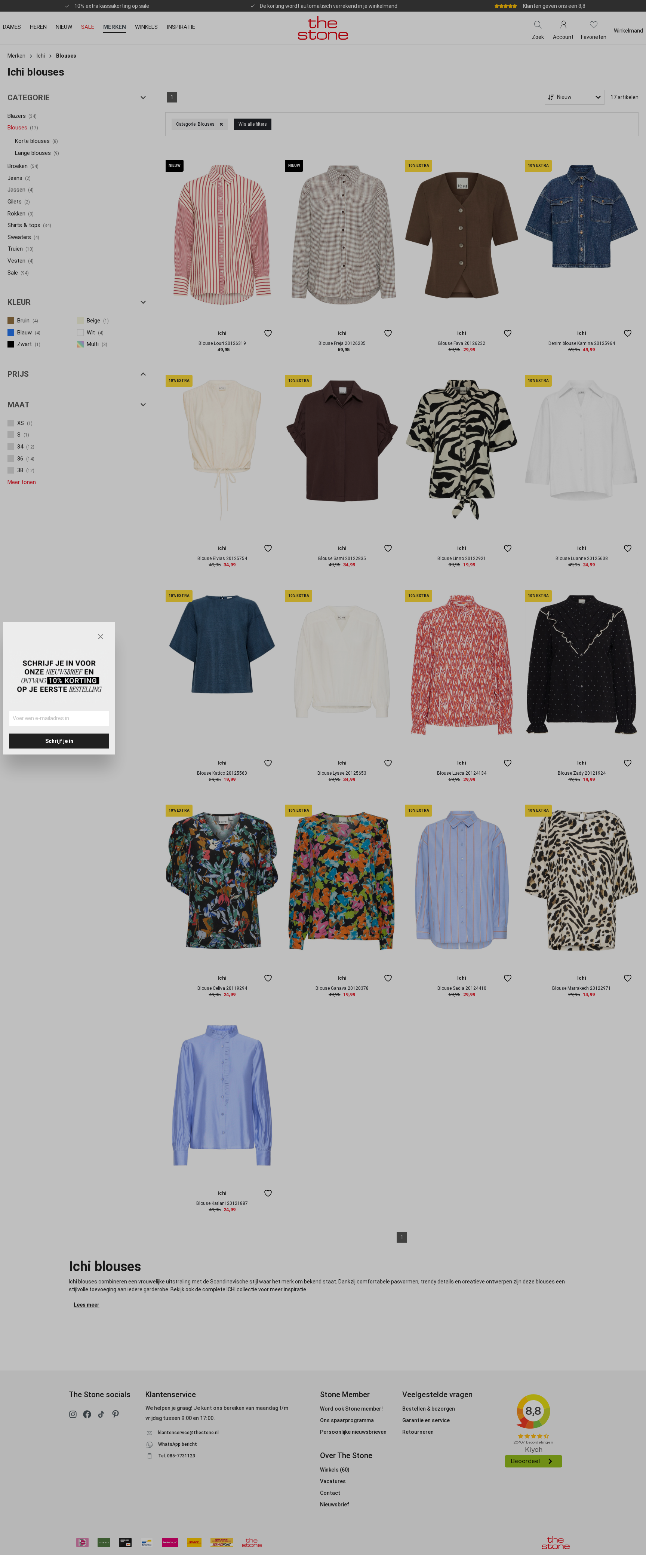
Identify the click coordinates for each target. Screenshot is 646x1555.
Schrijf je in (59, 741)
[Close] (100, 636)
